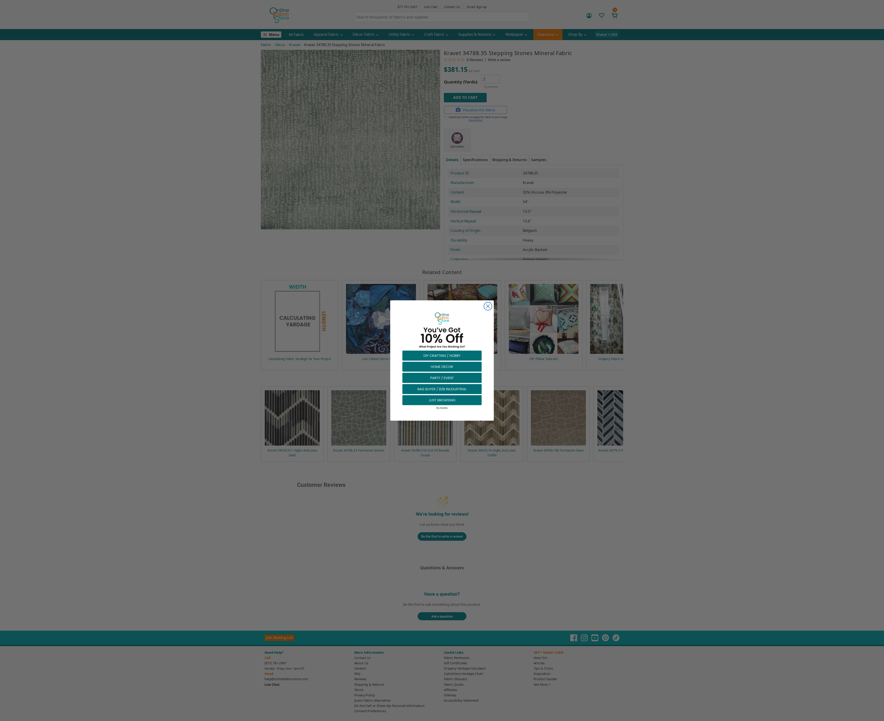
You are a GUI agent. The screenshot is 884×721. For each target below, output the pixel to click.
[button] (442, 355)
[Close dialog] (488, 306)
